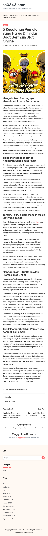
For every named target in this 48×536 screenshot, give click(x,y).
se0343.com (14, 5)
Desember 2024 (9, 506)
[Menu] (44, 6)
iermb (8, 397)
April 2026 (6, 487)
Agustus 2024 (8, 519)
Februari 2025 (8, 500)
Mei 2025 (6, 490)
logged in (21, 438)
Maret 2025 (7, 497)
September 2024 (9, 516)
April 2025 (6, 493)
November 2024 (9, 509)
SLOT (5, 25)
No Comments (32, 45)
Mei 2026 (6, 484)
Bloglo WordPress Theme (24, 532)
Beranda (5, 15)
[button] (10, 401)
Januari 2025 (7, 503)
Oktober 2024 (8, 512)
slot (37, 222)
